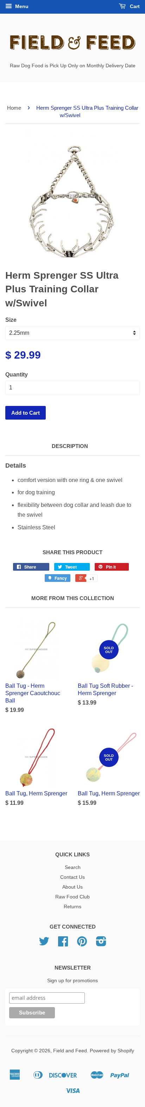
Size (11, 320)
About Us (72, 887)
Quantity (16, 375)
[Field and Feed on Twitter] (44, 943)
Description (70, 446)
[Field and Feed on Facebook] (63, 943)
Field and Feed (70, 1050)
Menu (21, 6)
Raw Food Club (72, 896)
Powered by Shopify (112, 1050)
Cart (134, 6)
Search (73, 867)
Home (14, 108)
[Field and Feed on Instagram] (101, 943)
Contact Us (72, 877)
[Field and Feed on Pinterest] (82, 943)
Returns (72, 906)
